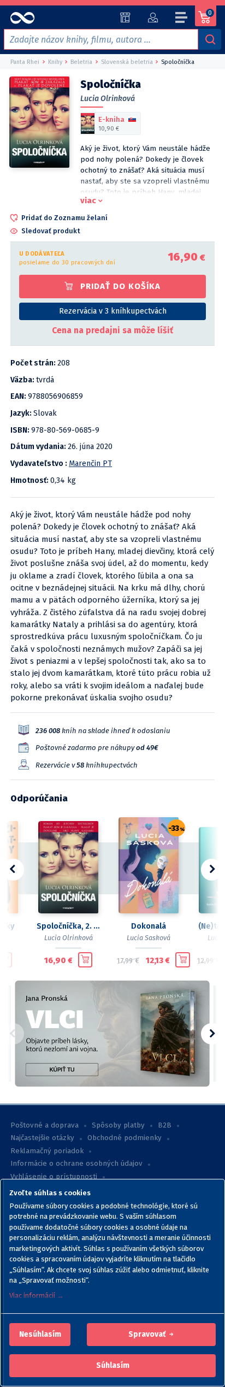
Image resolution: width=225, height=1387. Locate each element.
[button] (40, 1334)
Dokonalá (148, 926)
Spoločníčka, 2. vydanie (68, 926)
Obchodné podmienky (124, 1138)
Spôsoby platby (118, 1125)
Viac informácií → (36, 1295)
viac (88, 200)
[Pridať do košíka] (85, 959)
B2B (164, 1125)
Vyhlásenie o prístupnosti (53, 1176)
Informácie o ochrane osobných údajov (76, 1163)
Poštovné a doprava (44, 1125)
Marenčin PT (90, 463)
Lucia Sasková (148, 938)
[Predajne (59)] (125, 17)
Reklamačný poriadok (47, 1151)
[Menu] (182, 19)
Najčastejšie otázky (42, 1138)
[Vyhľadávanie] (209, 39)
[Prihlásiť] (152, 17)
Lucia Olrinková (107, 98)
